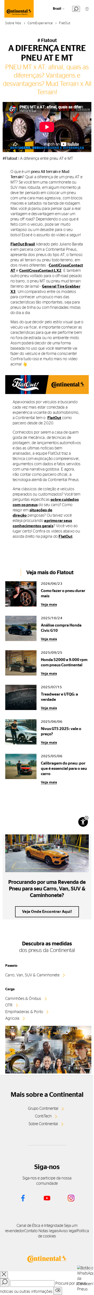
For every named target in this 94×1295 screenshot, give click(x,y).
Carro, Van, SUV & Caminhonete (32, 975)
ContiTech (43, 1116)
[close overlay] (4, 1275)
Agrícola (12, 1019)
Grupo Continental (43, 1109)
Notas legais (48, 1231)
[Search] (4, 1283)
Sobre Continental (43, 1124)
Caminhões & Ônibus (23, 999)
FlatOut (54, 418)
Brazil (57, 8)
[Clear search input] (57, 1291)
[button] (86, 818)
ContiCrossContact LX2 (40, 271)
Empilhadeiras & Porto (24, 1012)
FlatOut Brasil (22, 244)
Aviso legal (68, 1231)
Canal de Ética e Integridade (40, 1226)
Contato (31, 1231)
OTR (9, 1005)
